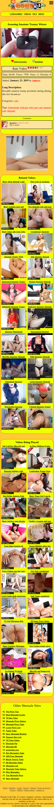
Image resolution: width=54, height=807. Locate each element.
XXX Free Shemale (14, 756)
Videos (27, 14)
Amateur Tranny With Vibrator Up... (13, 257)
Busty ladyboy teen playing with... (13, 521)
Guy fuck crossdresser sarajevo (40, 571)
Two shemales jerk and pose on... (40, 207)
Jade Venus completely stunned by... (39, 596)
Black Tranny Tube (15, 759)
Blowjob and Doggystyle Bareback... (40, 671)
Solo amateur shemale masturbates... (40, 257)
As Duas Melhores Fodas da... (40, 446)
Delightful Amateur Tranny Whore (13, 307)
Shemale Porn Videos (16, 721)
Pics (35, 14)
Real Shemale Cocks (15, 715)
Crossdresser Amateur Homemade (40, 232)
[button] (26, 43)
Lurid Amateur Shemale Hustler (40, 382)
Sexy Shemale (12, 778)
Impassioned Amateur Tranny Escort (40, 332)
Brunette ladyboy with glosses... (13, 471)
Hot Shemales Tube (15, 753)
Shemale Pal (11, 743)
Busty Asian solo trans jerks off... (13, 232)
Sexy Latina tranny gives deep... (39, 646)
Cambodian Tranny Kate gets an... (39, 471)
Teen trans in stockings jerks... (39, 182)
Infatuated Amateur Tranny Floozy (13, 282)
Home (5, 788)
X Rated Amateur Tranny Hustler (40, 407)
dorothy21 (13, 123)
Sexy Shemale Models (16, 734)
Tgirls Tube (11, 731)
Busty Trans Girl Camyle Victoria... (39, 496)
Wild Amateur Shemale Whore (40, 357)
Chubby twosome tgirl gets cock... (40, 521)
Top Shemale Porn (14, 775)
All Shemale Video (14, 763)
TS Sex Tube (12, 718)
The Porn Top (12, 712)
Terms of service (43, 788)
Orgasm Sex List (13, 737)
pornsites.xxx (12, 750)
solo (16, 100)
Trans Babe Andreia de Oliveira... (13, 546)
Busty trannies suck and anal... (14, 207)
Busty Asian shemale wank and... (13, 182)
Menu (41, 14)
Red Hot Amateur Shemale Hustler (13, 357)
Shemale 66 (11, 747)
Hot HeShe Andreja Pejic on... (13, 496)
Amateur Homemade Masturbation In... (13, 332)
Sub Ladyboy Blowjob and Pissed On (13, 446)
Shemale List (12, 766)
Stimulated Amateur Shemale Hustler (13, 382)
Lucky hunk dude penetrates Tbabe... (14, 596)
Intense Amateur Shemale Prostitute (40, 282)
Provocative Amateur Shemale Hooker (13, 407)
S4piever (36, 80)
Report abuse (29, 790)
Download (39, 62)
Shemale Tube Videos (16, 769)
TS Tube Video (13, 740)
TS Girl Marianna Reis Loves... (13, 621)
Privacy (13, 790)
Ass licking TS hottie (13, 671)
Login (19, 788)
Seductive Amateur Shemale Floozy (40, 307)
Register (12, 788)
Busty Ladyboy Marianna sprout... (13, 646)
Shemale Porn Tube (15, 724)
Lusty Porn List (13, 728)
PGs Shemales (13, 772)
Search (26, 788)
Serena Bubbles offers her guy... (40, 546)
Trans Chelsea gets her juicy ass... (13, 571)
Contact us (40, 790)
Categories (16, 14)
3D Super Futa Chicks (40, 621)
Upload (33, 788)
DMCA (20, 790)
